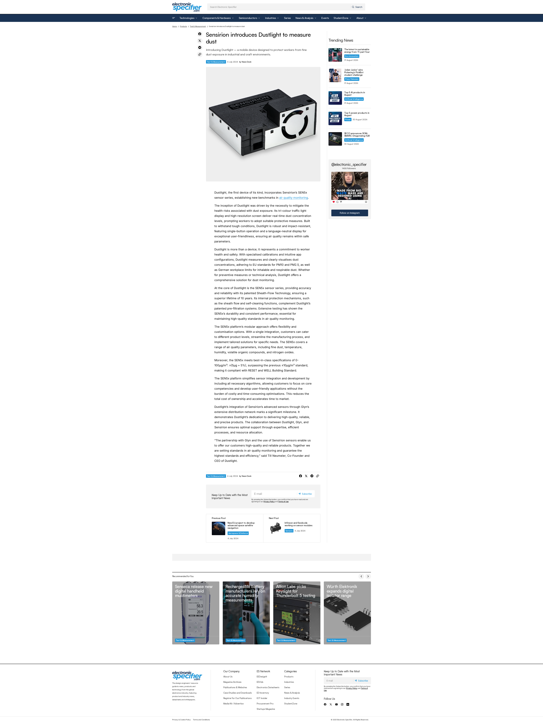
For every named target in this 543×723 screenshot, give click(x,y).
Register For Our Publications (237, 698)
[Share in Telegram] (199, 47)
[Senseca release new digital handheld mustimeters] (195, 612)
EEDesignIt (262, 676)
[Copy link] (199, 54)
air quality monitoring (293, 197)
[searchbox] (279, 7)
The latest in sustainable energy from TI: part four (357, 50)
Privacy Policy (269, 501)
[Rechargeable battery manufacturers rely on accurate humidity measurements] (246, 612)
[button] (173, 18)
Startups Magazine (266, 709)
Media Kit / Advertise (233, 703)
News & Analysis (292, 692)
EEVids (260, 682)
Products (183, 26)
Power (348, 119)
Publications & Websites (235, 687)
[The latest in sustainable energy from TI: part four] (335, 55)
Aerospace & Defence (238, 533)
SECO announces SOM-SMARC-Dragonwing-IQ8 (357, 134)
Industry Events (291, 698)
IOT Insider (262, 698)
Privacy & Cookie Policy (181, 720)
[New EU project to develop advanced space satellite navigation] (234, 528)
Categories (290, 671)
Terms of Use (283, 501)
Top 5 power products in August (357, 114)
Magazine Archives (232, 682)
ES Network (263, 671)
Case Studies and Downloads (237, 692)
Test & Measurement (198, 26)
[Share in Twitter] (199, 40)
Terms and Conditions (201, 720)
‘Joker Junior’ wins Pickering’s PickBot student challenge (354, 72)
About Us (228, 676)
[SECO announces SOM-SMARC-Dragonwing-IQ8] (335, 139)
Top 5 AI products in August (354, 93)
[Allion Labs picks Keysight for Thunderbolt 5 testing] (296, 612)
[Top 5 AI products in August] (335, 98)
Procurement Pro (265, 703)
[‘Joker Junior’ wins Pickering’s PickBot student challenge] (335, 75)
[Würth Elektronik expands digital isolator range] (347, 612)
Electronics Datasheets (268, 687)
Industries (289, 682)
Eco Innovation (351, 56)
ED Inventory (263, 692)
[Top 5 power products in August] (335, 118)
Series (287, 687)
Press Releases (351, 79)
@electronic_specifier (349, 164)
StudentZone (290, 703)
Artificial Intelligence (354, 99)
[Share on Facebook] (199, 34)
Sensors (289, 530)
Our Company (231, 671)
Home (174, 26)
